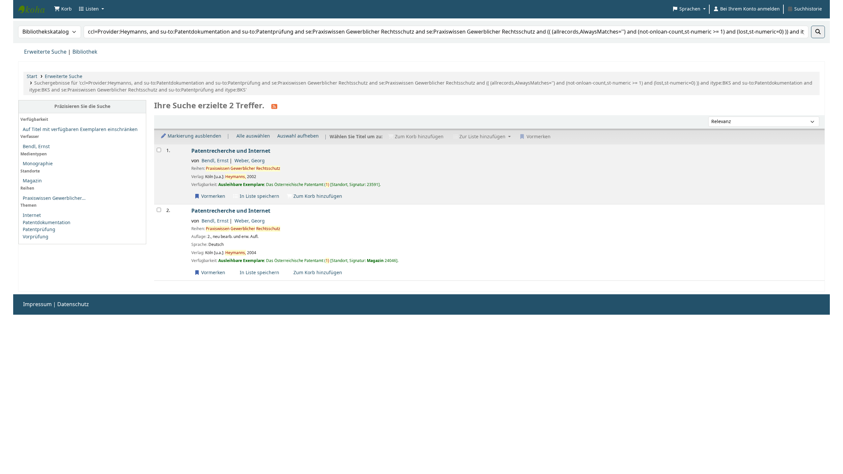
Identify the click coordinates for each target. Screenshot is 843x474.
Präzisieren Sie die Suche (82, 106)
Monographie (38, 163)
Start (32, 76)
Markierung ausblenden (193, 136)
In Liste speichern (258, 196)
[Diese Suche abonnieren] (274, 106)
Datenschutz (73, 304)
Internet (32, 215)
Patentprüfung (39, 229)
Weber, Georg (249, 160)
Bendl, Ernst (36, 146)
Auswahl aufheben (298, 136)
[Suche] (818, 32)
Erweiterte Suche (45, 52)
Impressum (37, 304)
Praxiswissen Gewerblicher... (54, 198)
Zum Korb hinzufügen (317, 196)
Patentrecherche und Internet (230, 151)
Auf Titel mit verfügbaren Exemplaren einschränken (80, 129)
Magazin (32, 180)
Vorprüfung (35, 236)
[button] (62, 9)
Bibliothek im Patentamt (34, 9)
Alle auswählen (253, 136)
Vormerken (212, 196)
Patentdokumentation (46, 222)
